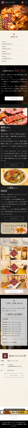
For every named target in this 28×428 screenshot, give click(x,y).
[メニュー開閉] (26, 2)
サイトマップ (14, 419)
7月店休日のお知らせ (6, 48)
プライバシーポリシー (14, 415)
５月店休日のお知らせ (7, 58)
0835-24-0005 (10, 370)
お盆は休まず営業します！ (8, 44)
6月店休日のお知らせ (6, 53)
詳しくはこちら (14, 98)
